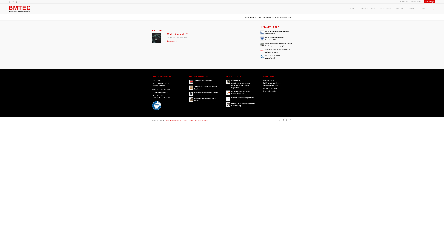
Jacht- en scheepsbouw (272, 83)
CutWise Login (429, 2)
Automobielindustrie (270, 85)
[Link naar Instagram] (13, 1)
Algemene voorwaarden (173, 120)
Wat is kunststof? (177, 34)
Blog (186, 37)
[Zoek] (433, 9)
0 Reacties (179, 37)
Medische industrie (270, 88)
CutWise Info (404, 2)
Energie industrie (269, 91)
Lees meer (171, 41)
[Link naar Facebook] (20, 1)
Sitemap (190, 120)
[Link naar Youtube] (16, 1)
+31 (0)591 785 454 (162, 90)
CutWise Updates (416, 2)
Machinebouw (268, 80)
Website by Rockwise (201, 120)
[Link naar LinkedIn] (9, 1)
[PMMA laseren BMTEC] (156, 38)
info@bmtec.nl (162, 92)
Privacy (184, 120)
